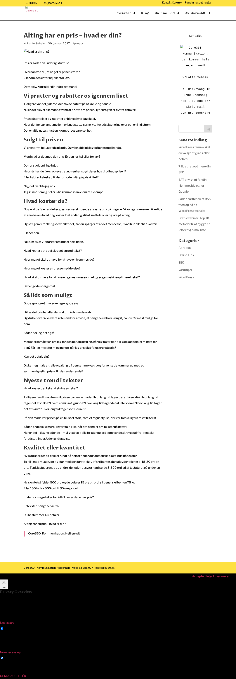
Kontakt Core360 (172, 3)
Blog (145, 13)
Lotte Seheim (36, 43)
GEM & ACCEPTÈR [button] (13, 676)
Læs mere (221, 576)
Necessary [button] (7, 622)
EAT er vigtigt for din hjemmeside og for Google (192, 185)
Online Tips (186, 255)
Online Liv (165, 13)
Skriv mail (195, 107)
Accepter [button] (198, 576)
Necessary (11, 628)
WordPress (186, 277)
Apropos (78, 43)
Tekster (124, 13)
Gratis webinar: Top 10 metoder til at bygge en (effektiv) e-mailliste (194, 224)
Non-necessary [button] (10, 652)
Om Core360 (195, 13)
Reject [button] (209, 576)
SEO (181, 262)
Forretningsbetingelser (198, 3)
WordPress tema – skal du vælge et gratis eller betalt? (194, 153)
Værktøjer (185, 270)
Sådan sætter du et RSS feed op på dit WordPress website (194, 205)
